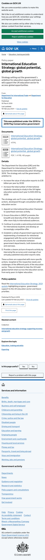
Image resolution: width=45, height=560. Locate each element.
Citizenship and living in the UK (15, 414)
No (34, 366)
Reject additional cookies (22, 37)
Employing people (9, 435)
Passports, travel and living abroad (16, 451)
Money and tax (8, 447)
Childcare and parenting (12, 410)
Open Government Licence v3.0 (15, 535)
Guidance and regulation (12, 481)
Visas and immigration (11, 455)
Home (4, 54)
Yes (25, 366)
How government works (12, 498)
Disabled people (9, 422)
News (4, 477)
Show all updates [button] (32, 300)
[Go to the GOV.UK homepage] (10, 49)
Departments (7, 473)
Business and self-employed (13, 406)
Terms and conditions (11, 518)
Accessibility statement (12, 515)
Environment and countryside (14, 439)
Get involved (7, 502)
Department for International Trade (15, 95)
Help (4, 512)
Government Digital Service (13, 524)
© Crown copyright (22, 554)
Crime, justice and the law (13, 418)
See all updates (21, 109)
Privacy (11, 512)
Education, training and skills (19, 54)
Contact (27, 515)
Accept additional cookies (22, 31)
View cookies (22, 42)
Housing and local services (13, 443)
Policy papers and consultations (15, 490)
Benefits (5, 397)
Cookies (19, 512)
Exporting (5, 349)
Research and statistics (12, 485)
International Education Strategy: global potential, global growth (27, 137)
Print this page (10, 310)
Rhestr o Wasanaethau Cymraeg (15, 521)
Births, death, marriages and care (16, 401)
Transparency (7, 494)
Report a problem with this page (22, 375)
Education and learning (11, 430)
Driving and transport (11, 426)
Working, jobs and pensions (13, 459)
